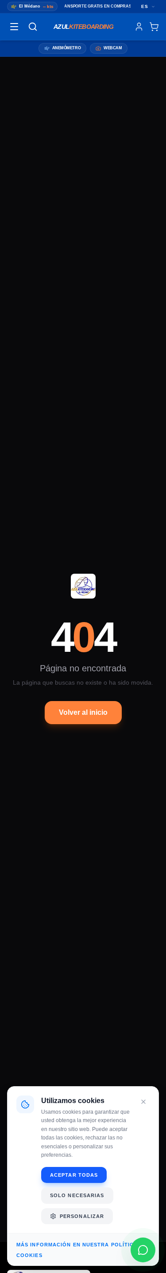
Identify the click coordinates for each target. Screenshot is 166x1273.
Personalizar (82, 1216)
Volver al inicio (83, 712)
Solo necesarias (77, 1195)
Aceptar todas (74, 1175)
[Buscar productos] (33, 26)
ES (144, 6)
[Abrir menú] (14, 26)
